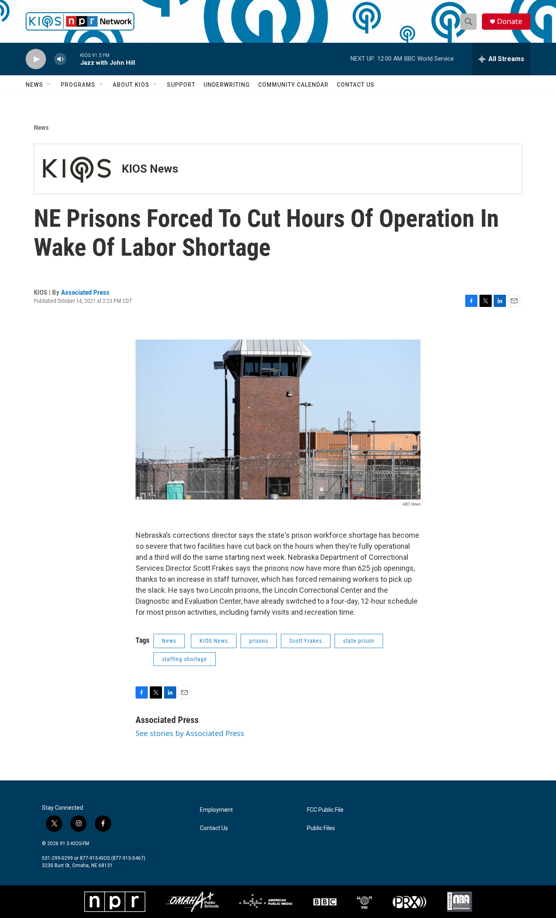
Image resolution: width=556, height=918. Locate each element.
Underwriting (227, 84)
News (34, 84)
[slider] (73, 59)
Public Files (321, 828)
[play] (35, 59)
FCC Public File (325, 810)
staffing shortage (184, 659)
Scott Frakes (305, 641)
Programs (78, 84)
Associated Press (85, 292)
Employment (216, 810)
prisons (258, 641)
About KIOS (131, 84)
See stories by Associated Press (190, 733)
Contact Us (355, 84)
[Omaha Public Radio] (192, 902)
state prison (358, 641)
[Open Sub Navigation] (49, 84)
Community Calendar (293, 84)
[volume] (60, 59)
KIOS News (150, 168)
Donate (509, 21)
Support (181, 84)
